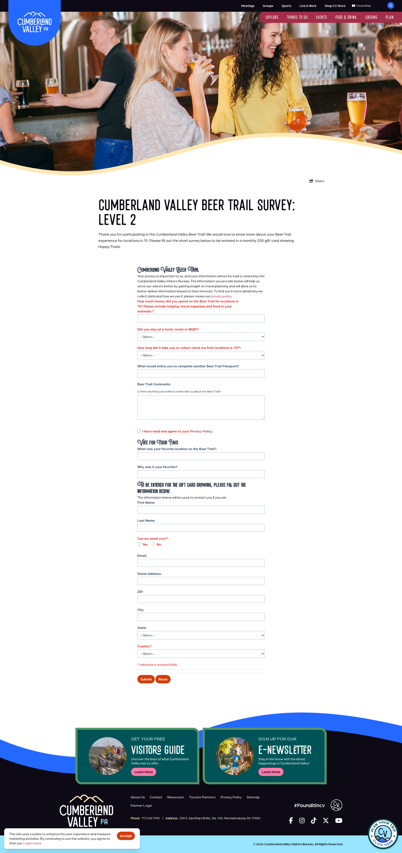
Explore (272, 17)
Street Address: (149, 574)
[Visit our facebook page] (291, 820)
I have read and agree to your (177, 431)
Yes (145, 544)
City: (140, 610)
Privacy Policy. (201, 431)
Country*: (144, 646)
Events (321, 17)
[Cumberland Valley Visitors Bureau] (34, 22)
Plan (390, 17)
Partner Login (141, 805)
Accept (126, 836)
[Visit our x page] (326, 820)
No (159, 544)
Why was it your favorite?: (157, 467)
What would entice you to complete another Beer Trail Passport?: (188, 366)
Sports (286, 6)
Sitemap (253, 797)
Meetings (247, 6)
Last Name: (146, 520)
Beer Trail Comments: (154, 384)
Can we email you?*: (153, 538)
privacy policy (221, 296)
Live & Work (308, 6)
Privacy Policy (231, 797)
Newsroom (175, 797)
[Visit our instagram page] (302, 820)
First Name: (146, 502)
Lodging (371, 17)
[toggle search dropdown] (390, 5)
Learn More (143, 772)
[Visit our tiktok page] (313, 820)
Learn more (32, 843)
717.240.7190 (151, 818)
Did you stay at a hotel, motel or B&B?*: (168, 329)
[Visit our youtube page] (338, 820)
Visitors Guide (158, 751)
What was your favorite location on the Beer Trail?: (177, 449)
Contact (156, 797)
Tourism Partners (202, 797)
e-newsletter (285, 751)
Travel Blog (363, 5)
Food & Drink (346, 17)
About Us (138, 797)
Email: (142, 556)
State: (142, 628)
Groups (268, 6)
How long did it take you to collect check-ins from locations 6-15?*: (189, 348)
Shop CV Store (335, 6)
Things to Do (297, 17)
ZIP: (140, 592)
